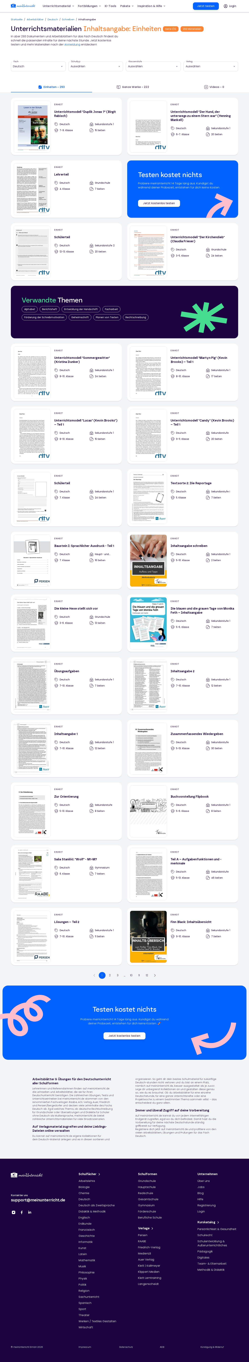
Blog (201, 1193)
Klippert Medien (149, 1272)
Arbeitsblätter (35, 19)
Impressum (85, 1347)
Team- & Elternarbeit (212, 1264)
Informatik (85, 1242)
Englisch (84, 1218)
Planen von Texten (107, 317)
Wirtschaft (86, 1327)
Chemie (84, 1193)
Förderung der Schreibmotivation (44, 317)
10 (131, 975)
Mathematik (87, 1260)
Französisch (87, 1230)
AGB (162, 1347)
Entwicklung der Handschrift (81, 309)
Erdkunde (85, 1224)
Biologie (84, 1187)
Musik (82, 1266)
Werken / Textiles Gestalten (97, 1321)
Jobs (201, 1187)
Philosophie (87, 1272)
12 (147, 975)
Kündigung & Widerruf (212, 1347)
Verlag (189, 61)
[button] (110, 6)
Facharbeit (111, 309)
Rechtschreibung (136, 317)
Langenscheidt (148, 1284)
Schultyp (75, 61)
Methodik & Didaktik (211, 1270)
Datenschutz (126, 1347)
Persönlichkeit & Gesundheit (217, 1229)
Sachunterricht (89, 1297)
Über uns (204, 1181)
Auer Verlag (146, 1260)
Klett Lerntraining (149, 1278)
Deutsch (53, 19)
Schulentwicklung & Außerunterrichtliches (212, 1243)
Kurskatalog (206, 1222)
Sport (82, 1309)
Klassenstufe (135, 61)
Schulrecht (205, 1235)
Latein (83, 1254)
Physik (83, 1279)
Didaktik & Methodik (92, 1211)
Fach (16, 61)
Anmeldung (72, 44)
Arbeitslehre (87, 1181)
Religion (84, 1291)
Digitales (204, 1257)
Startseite (17, 19)
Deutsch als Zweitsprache (97, 1205)
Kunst (82, 1248)
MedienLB (144, 1253)
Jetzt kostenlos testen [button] (159, 203)
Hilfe (200, 1199)
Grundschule (147, 1181)
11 (139, 975)
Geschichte (87, 1236)
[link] (23, 6)
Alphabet (29, 309)
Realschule (145, 1193)
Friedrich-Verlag (149, 1247)
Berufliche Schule (150, 1218)
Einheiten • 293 (54, 87)
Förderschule (147, 1211)
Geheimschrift (80, 317)
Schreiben (68, 19)
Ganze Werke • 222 (135, 87)
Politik (82, 1285)
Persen (142, 1235)
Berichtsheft (49, 309)
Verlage (144, 1228)
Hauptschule (147, 1187)
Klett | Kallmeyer (149, 1266)
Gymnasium (146, 1205)
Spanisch (85, 1303)
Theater (84, 1315)
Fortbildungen (88, 6)
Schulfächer (88, 1174)
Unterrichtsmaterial (57, 6)
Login (201, 1211)
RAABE (142, 1241)
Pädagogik (205, 1251)
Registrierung (207, 1205)
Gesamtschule (148, 1199)
